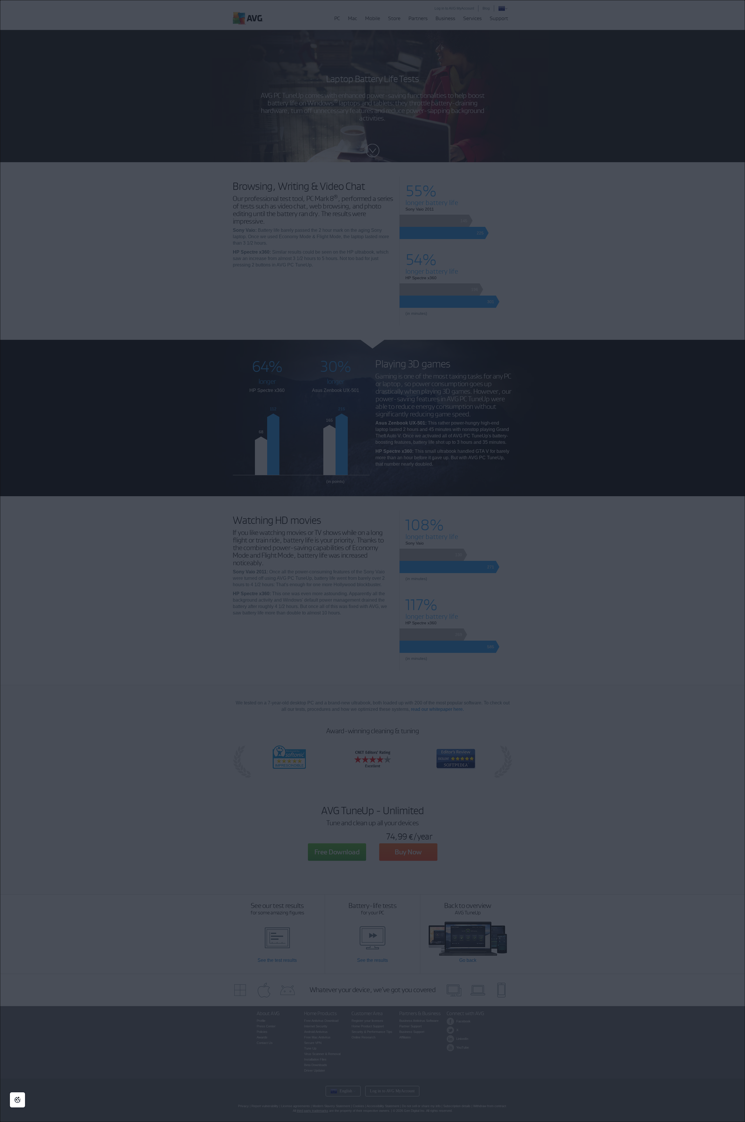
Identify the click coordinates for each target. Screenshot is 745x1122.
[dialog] (372, 561)
